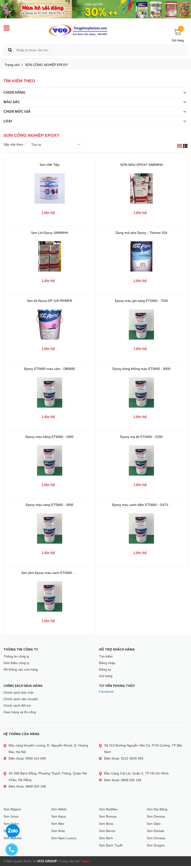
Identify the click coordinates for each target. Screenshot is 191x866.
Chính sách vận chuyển (20, 699)
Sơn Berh (106, 838)
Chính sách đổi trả (17, 705)
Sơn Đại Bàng (157, 809)
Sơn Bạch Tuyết (111, 845)
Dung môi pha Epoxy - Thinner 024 (141, 233)
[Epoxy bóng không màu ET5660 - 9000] (141, 392)
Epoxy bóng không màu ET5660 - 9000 (142, 369)
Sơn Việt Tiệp (49, 165)
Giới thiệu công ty (16, 663)
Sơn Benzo (107, 831)
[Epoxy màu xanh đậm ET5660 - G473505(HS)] (141, 528)
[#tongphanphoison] (95, 9)
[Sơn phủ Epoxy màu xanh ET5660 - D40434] (49, 596)
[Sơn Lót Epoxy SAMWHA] (49, 256)
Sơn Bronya (107, 816)
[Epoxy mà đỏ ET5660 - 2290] (141, 460)
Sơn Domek (155, 831)
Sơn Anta (58, 831)
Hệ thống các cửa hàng (20, 669)
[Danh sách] (185, 146)
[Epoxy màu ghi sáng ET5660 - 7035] (141, 324)
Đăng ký (105, 669)
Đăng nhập (107, 663)
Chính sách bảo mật (18, 692)
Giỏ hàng (106, 676)
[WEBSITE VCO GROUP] (78, 30)
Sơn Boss (106, 823)
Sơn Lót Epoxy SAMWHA (49, 233)
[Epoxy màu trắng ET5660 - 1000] (49, 460)
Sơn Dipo (153, 823)
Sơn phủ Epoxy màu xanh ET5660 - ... (49, 573)
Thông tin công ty (16, 656)
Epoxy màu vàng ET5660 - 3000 (49, 505)
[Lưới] (179, 146)
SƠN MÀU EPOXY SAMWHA (141, 165)
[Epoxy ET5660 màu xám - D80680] (49, 392)
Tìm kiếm (106, 656)
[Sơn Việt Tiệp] (49, 188)
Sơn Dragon (156, 845)
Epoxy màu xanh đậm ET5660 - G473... (141, 505)
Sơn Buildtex (108, 809)
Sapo (84, 861)
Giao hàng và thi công (19, 712)
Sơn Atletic (59, 809)
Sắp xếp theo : (14, 144)
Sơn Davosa (156, 816)
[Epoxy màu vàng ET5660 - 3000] (49, 528)
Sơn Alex (57, 823)
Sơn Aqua (58, 816)
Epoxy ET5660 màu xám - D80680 (49, 369)
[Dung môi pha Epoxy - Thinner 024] (141, 256)
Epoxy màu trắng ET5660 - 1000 (49, 437)
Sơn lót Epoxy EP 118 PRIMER (49, 301)
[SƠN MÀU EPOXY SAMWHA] (141, 188)
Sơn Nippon (12, 809)
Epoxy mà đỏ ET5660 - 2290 (141, 437)
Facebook (106, 691)
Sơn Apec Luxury (63, 838)
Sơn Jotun (11, 816)
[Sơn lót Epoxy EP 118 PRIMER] (49, 324)
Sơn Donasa (156, 838)
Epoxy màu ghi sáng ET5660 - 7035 (141, 301)
